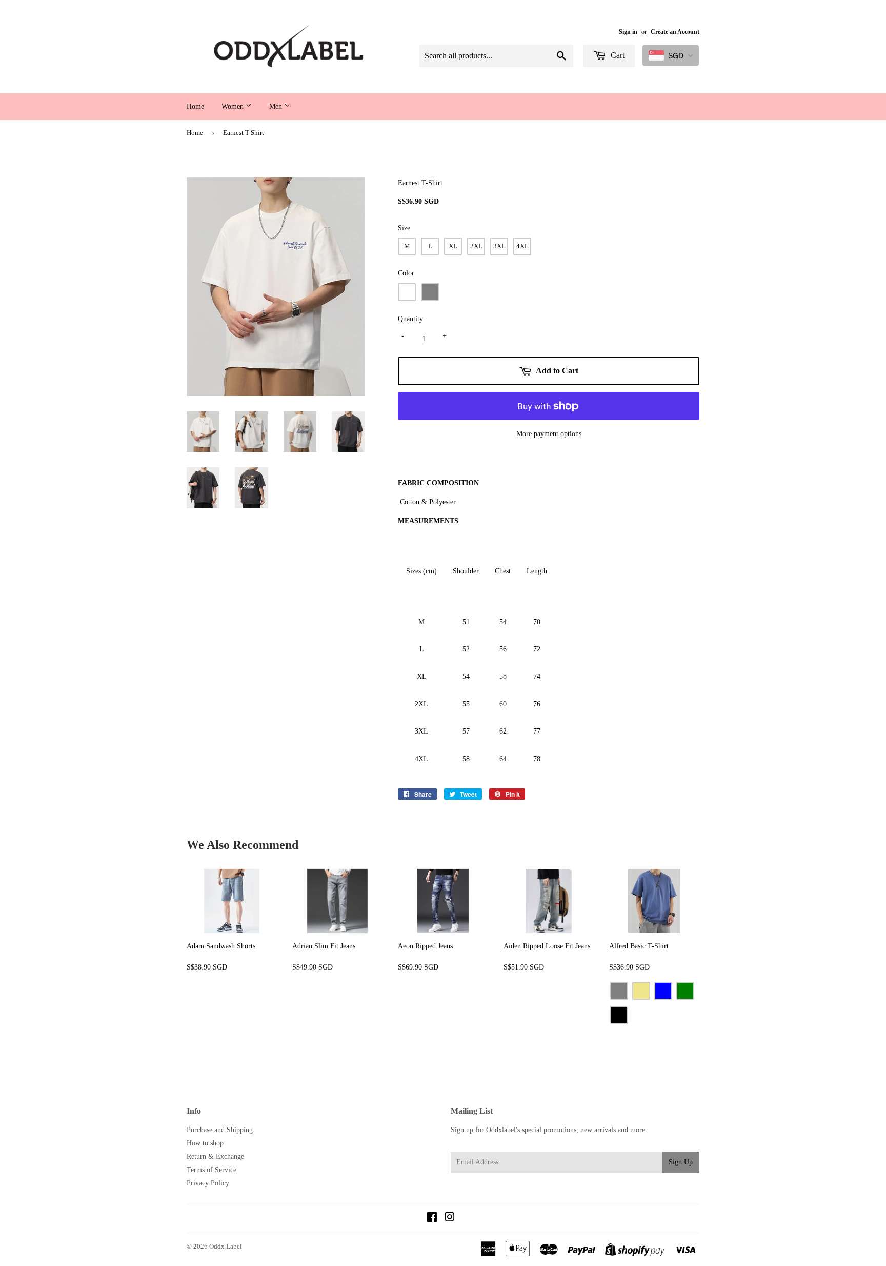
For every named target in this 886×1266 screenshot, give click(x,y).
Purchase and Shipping (220, 1130)
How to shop (205, 1143)
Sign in (628, 31)
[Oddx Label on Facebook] (432, 1218)
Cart (617, 55)
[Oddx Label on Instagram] (450, 1218)
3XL (499, 246)
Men (276, 106)
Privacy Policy (208, 1183)
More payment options (548, 434)
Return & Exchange (215, 1156)
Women (234, 106)
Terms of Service (211, 1170)
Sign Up (681, 1162)
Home (195, 106)
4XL (522, 246)
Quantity (410, 319)
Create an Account (675, 31)
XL (453, 246)
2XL (476, 246)
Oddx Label (225, 1246)
